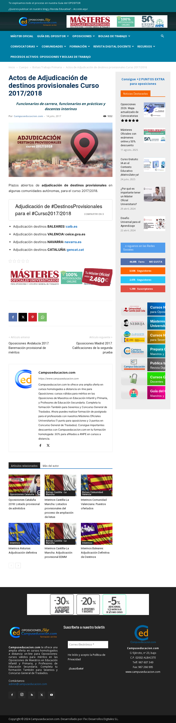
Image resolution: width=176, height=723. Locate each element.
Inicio (12, 67)
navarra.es (73, 242)
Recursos (144, 46)
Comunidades (52, 46)
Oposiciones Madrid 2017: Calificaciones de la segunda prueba (92, 347)
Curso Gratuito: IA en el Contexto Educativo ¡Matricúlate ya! (130, 167)
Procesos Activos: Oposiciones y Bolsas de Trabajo (51, 57)
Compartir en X (94, 214)
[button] (162, 36)
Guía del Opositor (51, 36)
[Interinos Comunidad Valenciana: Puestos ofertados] (96, 485)
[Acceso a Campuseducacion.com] (143, 643)
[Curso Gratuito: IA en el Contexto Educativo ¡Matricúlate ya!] (154, 164)
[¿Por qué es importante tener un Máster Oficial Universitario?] (154, 194)
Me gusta (155, 261)
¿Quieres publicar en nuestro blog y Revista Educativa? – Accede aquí (48, 9)
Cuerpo (23, 67)
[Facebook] (13, 317)
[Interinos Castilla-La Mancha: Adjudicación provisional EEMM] (60, 534)
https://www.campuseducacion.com (58, 378)
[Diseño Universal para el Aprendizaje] (154, 223)
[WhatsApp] (42, 317)
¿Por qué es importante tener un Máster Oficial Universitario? (130, 196)
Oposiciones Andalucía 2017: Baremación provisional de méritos (29, 347)
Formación (78, 46)
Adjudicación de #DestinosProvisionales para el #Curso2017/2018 (58, 209)
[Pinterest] (32, 317)
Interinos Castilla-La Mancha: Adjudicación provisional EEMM (58, 553)
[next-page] (18, 565)
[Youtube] (51, 695)
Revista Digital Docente (112, 46)
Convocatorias (23, 46)
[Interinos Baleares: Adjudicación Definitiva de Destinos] (96, 534)
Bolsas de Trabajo (112, 36)
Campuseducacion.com (28, 116)
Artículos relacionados (24, 466)
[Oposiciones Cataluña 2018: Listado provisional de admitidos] (24, 485)
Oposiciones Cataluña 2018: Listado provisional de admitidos (24, 504)
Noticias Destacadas (135, 94)
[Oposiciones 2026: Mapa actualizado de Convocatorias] (154, 109)
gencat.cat (75, 250)
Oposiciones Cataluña (22, 494)
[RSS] (31, 695)
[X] (22, 317)
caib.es (71, 226)
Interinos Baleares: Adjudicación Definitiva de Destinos (95, 553)
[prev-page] (11, 565)
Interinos (15, 542)
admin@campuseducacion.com (28, 684)
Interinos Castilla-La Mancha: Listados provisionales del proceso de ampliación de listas (59, 508)
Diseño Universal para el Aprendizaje (130, 222)
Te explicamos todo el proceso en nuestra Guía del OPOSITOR (44, 3)
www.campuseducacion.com (143, 672)
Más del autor (51, 466)
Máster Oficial (22, 36)
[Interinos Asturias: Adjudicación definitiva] (24, 534)
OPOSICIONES (82, 36)
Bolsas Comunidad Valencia (92, 493)
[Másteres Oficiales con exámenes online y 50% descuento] (154, 135)
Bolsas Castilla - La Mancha (56, 493)
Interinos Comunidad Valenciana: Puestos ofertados (94, 504)
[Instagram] (21, 694)
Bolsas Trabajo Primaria (47, 67)
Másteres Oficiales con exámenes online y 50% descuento (128, 137)
